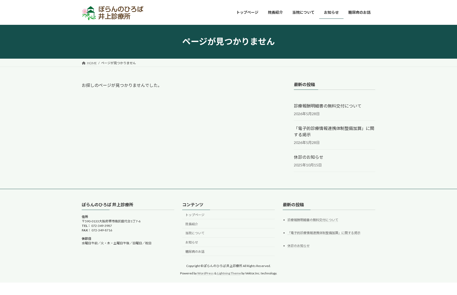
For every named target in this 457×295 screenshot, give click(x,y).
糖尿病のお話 (194, 252)
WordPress (205, 273)
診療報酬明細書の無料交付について (328, 105)
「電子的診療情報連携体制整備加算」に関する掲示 (334, 131)
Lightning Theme (229, 273)
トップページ (194, 215)
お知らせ (191, 242)
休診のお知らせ (308, 157)
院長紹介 (191, 224)
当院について (194, 233)
